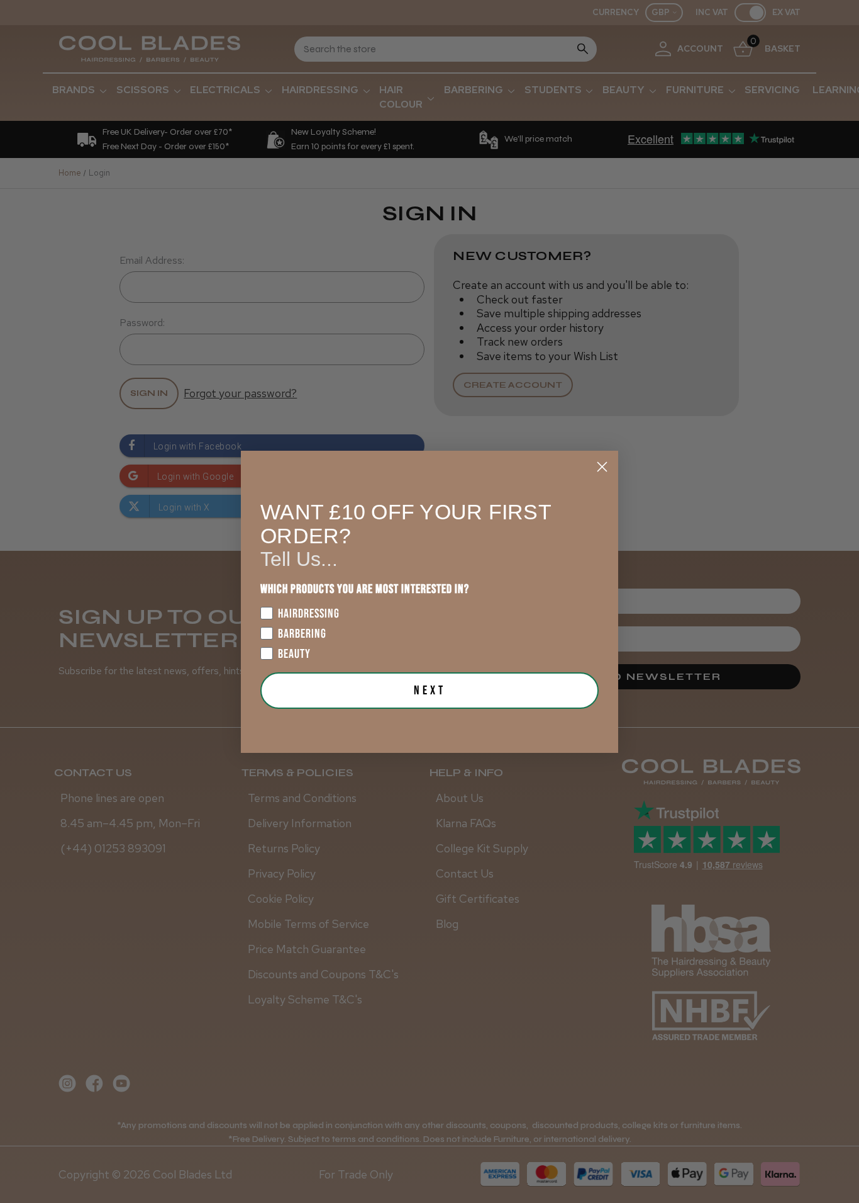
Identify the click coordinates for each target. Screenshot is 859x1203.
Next (430, 690)
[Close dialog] (602, 467)
